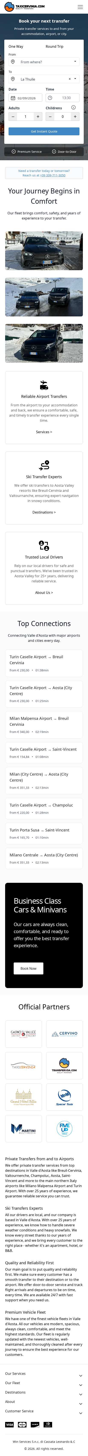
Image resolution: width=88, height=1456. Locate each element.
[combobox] (44, 62)
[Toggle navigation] (80, 6)
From (12, 54)
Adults (14, 108)
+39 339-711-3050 (52, 175)
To (10, 72)
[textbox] (44, 62)
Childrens (54, 108)
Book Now (29, 968)
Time (50, 89)
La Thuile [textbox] (28, 79)
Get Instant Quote (44, 131)
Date (13, 89)
